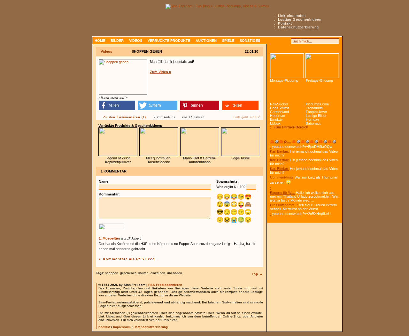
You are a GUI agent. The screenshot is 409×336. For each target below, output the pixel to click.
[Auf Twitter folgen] (287, 41)
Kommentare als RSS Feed (129, 259)
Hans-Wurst (279, 108)
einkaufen (157, 273)
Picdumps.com (317, 104)
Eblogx (275, 123)
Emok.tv (276, 119)
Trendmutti (314, 108)
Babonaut (313, 123)
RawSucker (279, 104)
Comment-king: (282, 177)
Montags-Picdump (284, 80)
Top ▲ (257, 274)
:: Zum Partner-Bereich (289, 127)
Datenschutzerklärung (298, 27)
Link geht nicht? (247, 117)
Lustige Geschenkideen (299, 19)
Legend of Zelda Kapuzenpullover (118, 160)
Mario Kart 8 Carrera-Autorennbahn (199, 160)
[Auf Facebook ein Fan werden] (280, 41)
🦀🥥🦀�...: (280, 141)
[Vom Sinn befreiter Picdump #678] (287, 65)
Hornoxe (312, 119)
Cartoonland (279, 112)
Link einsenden (292, 16)
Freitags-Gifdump (319, 80)
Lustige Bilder (316, 116)
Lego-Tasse (240, 158)
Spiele (228, 40)
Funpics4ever (316, 112)
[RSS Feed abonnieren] (273, 41)
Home (100, 40)
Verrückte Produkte (169, 40)
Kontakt (285, 23)
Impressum (122, 327)
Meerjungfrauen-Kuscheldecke (159, 160)
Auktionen (206, 40)
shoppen (111, 273)
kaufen (143, 273)
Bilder (117, 40)
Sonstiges (250, 40)
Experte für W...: (282, 193)
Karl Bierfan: (279, 151)
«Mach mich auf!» (113, 97)
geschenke (128, 273)
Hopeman (277, 116)
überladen (174, 273)
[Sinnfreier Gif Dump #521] (322, 65)
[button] (117, 105)
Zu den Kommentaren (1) (124, 117)
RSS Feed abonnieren (165, 284)
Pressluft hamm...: (284, 205)
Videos (135, 40)
